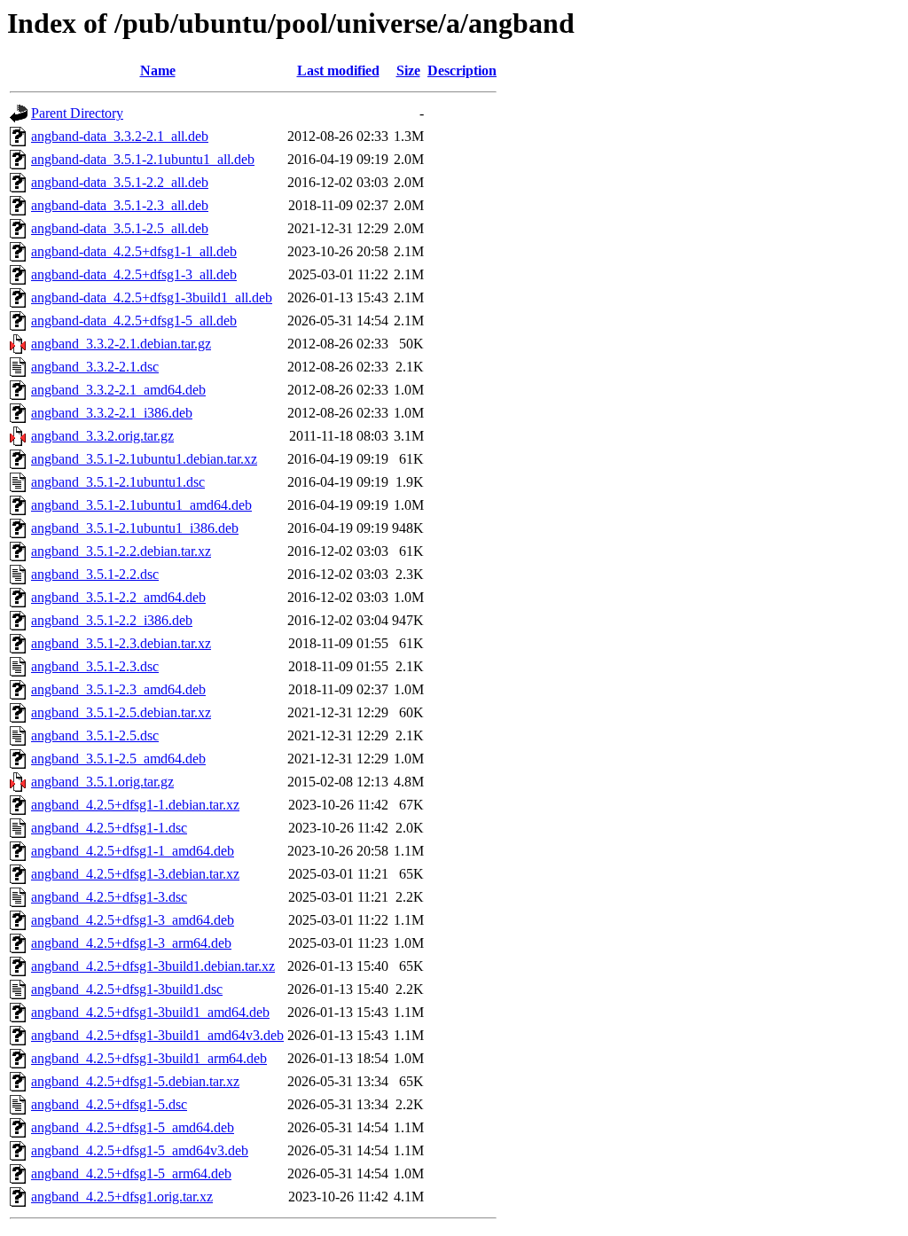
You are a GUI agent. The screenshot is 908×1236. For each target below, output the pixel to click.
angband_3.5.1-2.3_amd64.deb (118, 689)
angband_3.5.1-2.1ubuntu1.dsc (118, 481)
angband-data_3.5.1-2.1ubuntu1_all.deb (142, 159)
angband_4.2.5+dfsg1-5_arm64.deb (131, 1173)
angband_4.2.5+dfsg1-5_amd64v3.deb (139, 1150)
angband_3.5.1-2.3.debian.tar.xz (121, 643)
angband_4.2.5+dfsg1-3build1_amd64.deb (150, 1012)
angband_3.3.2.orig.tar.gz (102, 435)
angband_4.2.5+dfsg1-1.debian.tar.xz (135, 804)
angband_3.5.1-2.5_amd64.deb (118, 758)
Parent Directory (77, 113)
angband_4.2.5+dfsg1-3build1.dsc (127, 989)
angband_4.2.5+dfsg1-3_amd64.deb (132, 919)
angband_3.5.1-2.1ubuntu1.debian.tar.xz (144, 458)
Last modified (338, 70)
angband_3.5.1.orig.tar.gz (102, 781)
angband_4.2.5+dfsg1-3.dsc (109, 896)
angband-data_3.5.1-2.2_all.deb (119, 182)
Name (158, 70)
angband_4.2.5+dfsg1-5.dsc (109, 1104)
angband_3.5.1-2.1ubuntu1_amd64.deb (141, 504)
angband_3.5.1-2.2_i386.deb (111, 620)
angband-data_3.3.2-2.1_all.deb (119, 136)
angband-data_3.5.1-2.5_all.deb (119, 228)
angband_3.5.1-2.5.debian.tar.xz (121, 712)
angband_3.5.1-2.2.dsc (95, 574)
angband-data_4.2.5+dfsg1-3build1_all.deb (151, 297)
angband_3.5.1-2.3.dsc (95, 666)
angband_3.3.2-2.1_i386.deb (111, 412)
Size (408, 70)
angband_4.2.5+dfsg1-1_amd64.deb (132, 850)
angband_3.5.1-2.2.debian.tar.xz (121, 551)
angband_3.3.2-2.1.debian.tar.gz (121, 343)
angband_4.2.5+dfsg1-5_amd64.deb (132, 1127)
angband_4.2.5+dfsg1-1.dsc (109, 827)
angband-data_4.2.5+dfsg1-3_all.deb (134, 274)
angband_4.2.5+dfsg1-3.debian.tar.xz (135, 873)
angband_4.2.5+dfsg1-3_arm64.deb (131, 942)
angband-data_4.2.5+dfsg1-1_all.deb (134, 251)
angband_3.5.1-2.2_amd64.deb (118, 597)
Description (462, 70)
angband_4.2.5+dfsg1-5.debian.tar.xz (135, 1081)
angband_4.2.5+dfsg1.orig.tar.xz (122, 1196)
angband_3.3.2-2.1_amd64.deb (118, 389)
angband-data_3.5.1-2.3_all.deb (119, 205)
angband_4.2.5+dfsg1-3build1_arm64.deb (149, 1058)
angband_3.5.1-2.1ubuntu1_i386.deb (135, 528)
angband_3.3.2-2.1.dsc (95, 366)
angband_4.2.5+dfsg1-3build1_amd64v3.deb (157, 1035)
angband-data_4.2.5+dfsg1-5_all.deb (134, 320)
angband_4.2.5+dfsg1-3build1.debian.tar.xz (153, 966)
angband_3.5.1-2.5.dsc (95, 735)
